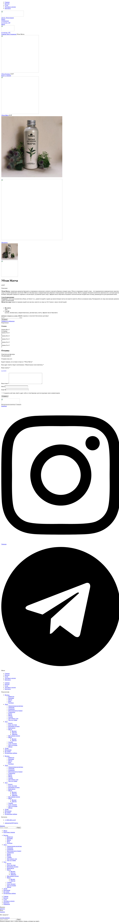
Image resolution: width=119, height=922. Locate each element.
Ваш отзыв (5, 383)
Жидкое (14, 739)
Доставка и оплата (10, 678)
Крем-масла (11, 728)
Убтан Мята (5, 115)
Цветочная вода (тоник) (15, 710)
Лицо (8, 34)
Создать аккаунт (5, 918)
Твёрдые (14, 732)
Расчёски (11, 703)
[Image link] (10, 403)
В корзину (4, 319)
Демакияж (11, 707)
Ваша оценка (5, 368)
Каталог (7, 675)
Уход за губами (12, 720)
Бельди (10, 723)
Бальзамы (11, 698)
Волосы (7, 695)
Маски (10, 699)
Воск (9, 701)
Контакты (8, 679)
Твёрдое (14, 740)
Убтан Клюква (5, 74)
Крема (10, 714)
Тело (6, 721)
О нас (6, 676)
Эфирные (14, 734)
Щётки (10, 746)
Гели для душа (12, 724)
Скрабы (10, 717)
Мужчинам (8, 750)
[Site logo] (12, 16)
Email (3, 389)
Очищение (13, 34)
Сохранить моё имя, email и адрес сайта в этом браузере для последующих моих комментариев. (31, 393)
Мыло (10, 737)
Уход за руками (12, 745)
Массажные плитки (14, 735)
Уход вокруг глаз (13, 718)
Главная (3, 34)
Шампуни (11, 696)
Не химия (8, 751)
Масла (10, 729)
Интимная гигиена (14, 726)
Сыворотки (11, 712)
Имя (3, 386)
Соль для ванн (12, 743)
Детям (6, 748)
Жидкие (14, 731)
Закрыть (2, 826)
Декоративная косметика (15, 706)
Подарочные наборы (11, 753)
